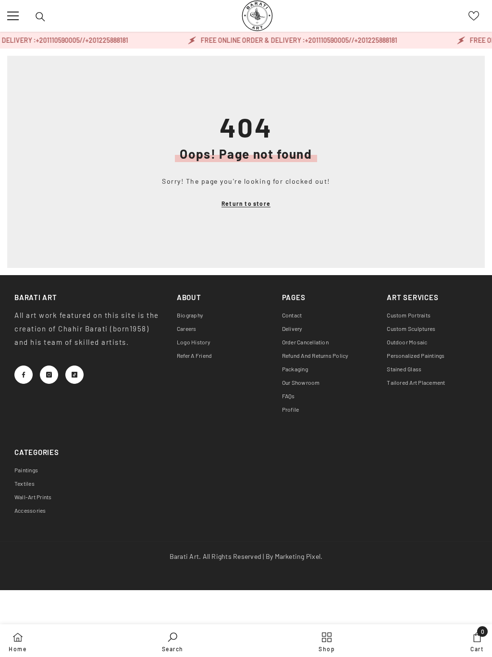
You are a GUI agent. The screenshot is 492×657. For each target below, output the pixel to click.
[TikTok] (74, 375)
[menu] (13, 16)
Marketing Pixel (298, 556)
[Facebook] (23, 375)
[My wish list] (473, 16)
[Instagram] (49, 375)
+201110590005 (55, 40)
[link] (172, 640)
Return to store (246, 203)
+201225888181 (104, 40)
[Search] (40, 17)
